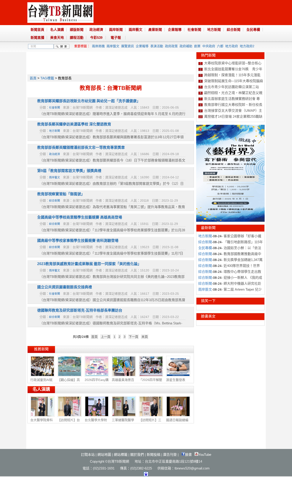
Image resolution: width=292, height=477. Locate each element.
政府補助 (186, 46)
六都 (220, 46)
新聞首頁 (37, 29)
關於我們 (137, 454)
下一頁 (133, 337)
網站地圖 (104, 454)
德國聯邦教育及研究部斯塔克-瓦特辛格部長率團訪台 (79, 310)
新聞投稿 (153, 454)
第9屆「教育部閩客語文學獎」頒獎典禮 (69, 171)
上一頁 (105, 337)
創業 (197, 46)
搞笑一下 (208, 301)
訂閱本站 (88, 454)
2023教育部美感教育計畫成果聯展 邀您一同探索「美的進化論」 (89, 264)
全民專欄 (253, 29)
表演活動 (156, 46)
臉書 (188, 454)
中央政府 (208, 46)
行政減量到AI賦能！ (41, 382)
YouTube (204, 454)
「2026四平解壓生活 (150, 382)
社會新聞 (194, 29)
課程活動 (76, 37)
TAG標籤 (47, 78)
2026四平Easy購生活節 (97, 382)
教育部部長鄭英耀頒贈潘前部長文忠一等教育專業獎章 (81, 147)
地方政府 (231, 46)
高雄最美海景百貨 (123, 382)
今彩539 (96, 37)
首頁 (33, 78)
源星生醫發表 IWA (175, 382)
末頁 (144, 337)
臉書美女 (208, 316)
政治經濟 (96, 29)
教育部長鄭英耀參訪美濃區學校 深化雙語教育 (74, 124)
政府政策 (171, 46)
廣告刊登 (170, 454)
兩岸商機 (98, 46)
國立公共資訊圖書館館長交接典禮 (64, 287)
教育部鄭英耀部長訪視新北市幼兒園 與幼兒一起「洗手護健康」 (88, 101)
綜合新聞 (233, 29)
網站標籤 (121, 454)
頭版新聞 (76, 29)
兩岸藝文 (135, 29)
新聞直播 (37, 37)
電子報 (116, 37)
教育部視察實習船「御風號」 (61, 194)
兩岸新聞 (116, 29)
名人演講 (57, 29)
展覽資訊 (127, 46)
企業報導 (175, 29)
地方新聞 (214, 29)
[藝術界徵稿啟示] (230, 220)
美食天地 (57, 37)
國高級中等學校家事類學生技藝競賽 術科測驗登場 (77, 240)
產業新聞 (155, 29)
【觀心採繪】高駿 (68, 382)
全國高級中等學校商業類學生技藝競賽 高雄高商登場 (79, 217)
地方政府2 (247, 46)
